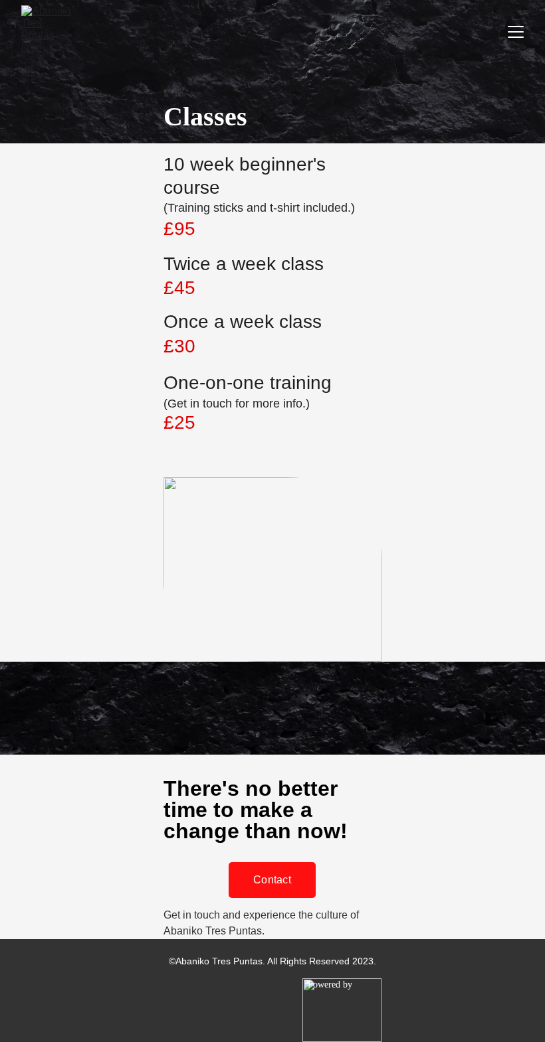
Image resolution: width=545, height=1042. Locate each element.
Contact (272, 879)
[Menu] (516, 32)
